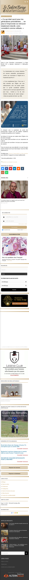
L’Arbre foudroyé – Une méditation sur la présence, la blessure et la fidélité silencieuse (18, 545)
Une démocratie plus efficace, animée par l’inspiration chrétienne (18, 538)
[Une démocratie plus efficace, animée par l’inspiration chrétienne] (4, 542)
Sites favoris (5, 493)
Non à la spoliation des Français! (12, 257)
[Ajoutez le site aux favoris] (14, 513)
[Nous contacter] (13, 513)
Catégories (5, 488)
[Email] (2, 172)
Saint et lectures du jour (8, 491)
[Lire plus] (9, 260)
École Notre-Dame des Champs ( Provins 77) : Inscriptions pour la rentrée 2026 (14, 445)
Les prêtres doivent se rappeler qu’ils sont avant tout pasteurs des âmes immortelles (12, 201)
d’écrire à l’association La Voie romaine (18, 153)
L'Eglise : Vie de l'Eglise (6, 16)
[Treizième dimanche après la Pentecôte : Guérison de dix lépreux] (4, 535)
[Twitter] (2, 168)
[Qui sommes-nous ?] (11, 513)
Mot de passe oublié (23, 223)
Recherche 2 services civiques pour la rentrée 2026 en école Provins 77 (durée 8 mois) (14, 452)
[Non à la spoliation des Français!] (14, 255)
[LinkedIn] (14, 168)
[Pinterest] (10, 168)
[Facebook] (6, 168)
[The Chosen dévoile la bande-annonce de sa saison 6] (4, 528)
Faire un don (5, 484)
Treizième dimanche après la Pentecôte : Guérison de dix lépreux (18, 531)
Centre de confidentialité (8, 495)
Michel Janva (9, 31)
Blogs (3, 482)
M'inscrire (25, 229)
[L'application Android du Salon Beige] (17, 513)
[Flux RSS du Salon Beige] (15, 513)
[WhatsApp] (6, 172)
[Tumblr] (22, 168)
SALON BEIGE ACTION (14, 234)
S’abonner (5, 486)
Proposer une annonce (14, 467)
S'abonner (4, 564)
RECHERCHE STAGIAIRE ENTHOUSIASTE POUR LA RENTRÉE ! (13, 458)
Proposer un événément (14, 473)
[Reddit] (18, 168)
